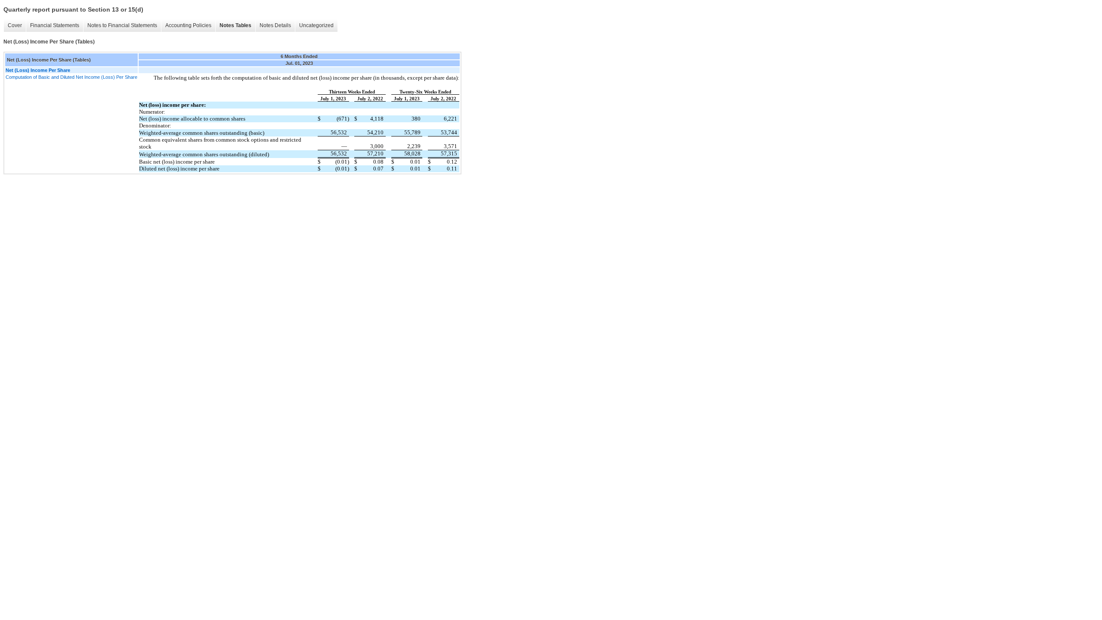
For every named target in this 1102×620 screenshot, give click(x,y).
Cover (15, 25)
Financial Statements (54, 25)
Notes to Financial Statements (122, 25)
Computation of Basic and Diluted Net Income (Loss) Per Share (71, 77)
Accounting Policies (188, 25)
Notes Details (275, 25)
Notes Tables (235, 25)
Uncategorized (316, 25)
